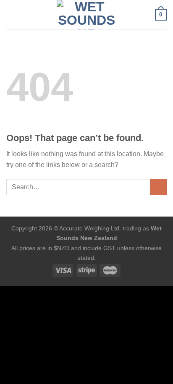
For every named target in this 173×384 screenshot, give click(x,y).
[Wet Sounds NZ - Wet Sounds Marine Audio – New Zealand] (86, 14)
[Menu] (11, 14)
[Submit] (158, 187)
